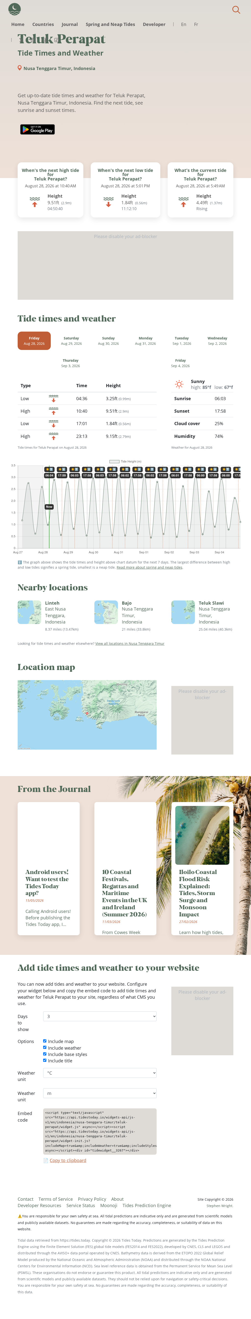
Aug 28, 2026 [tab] (34, 341)
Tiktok (56, 40)
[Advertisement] (125, 265)
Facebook (44, 40)
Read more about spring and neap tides (149, 567)
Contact (25, 1199)
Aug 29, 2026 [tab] (71, 341)
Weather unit (26, 1076)
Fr (196, 24)
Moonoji (108, 1205)
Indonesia (84, 68)
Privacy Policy (92, 1199)
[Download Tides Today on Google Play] (37, 129)
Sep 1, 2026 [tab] (182, 341)
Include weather (64, 1048)
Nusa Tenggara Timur (47, 68)
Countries (43, 24)
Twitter (21, 40)
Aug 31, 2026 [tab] (145, 341)
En (183, 24)
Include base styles (67, 1054)
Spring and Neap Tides (110, 24)
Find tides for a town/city (236, 10)
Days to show (23, 1022)
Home (18, 24)
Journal (70, 24)
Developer (154, 24)
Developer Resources (39, 1205)
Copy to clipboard (68, 1160)
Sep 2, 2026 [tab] (217, 341)
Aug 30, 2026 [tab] (108, 341)
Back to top (237, 1305)
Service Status (80, 1205)
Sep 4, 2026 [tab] (180, 363)
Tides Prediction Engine (147, 1205)
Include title (60, 1061)
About (117, 1199)
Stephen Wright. (220, 1205)
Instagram (33, 40)
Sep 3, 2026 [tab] (70, 363)
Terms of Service (55, 1199)
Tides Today (14, 9)
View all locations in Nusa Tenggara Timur (129, 643)
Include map (61, 1041)
